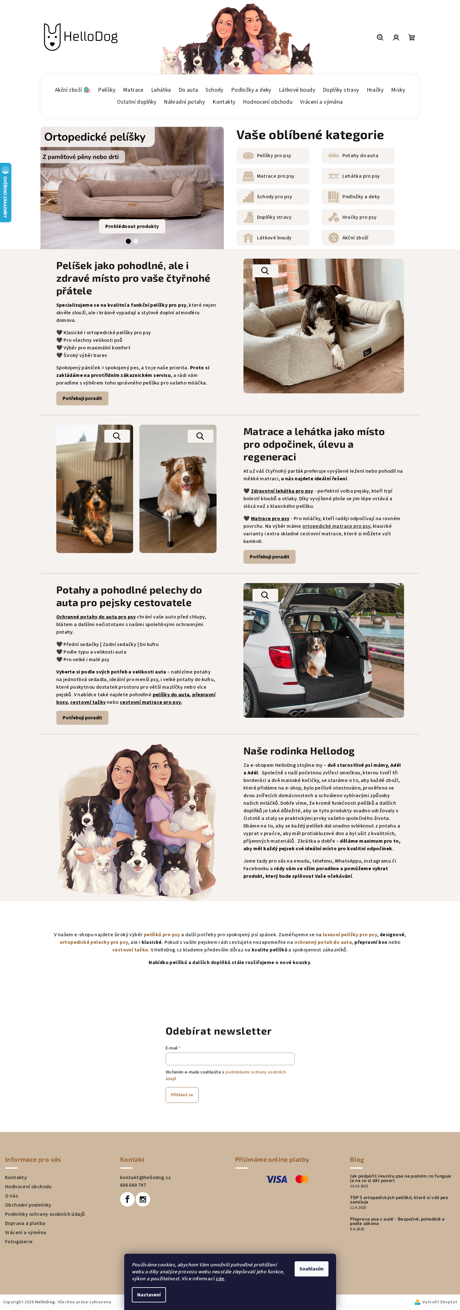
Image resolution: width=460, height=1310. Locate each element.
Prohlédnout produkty (132, 226)
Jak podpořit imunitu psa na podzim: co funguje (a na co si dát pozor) (400, 1178)
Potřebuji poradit (82, 398)
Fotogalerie (19, 1241)
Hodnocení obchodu (28, 1186)
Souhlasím (311, 1268)
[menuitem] (72, 90)
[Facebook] (127, 1199)
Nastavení (149, 1294)
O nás (11, 1195)
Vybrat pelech (272, 381)
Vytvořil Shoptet (439, 1302)
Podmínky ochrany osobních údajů (45, 1214)
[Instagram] (143, 1199)
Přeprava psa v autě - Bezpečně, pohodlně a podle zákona (397, 1221)
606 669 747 (133, 1185)
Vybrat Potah (272, 706)
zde (220, 1278)
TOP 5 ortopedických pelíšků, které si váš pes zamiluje (399, 1199)
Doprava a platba (25, 1223)
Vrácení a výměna (25, 1232)
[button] (128, 241)
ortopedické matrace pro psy (336, 526)
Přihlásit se (182, 1095)
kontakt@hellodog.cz (145, 1177)
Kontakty (16, 1177)
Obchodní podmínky (28, 1205)
